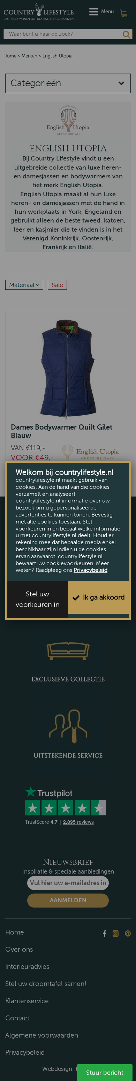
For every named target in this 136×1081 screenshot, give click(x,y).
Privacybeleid (90, 570)
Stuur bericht (104, 1072)
